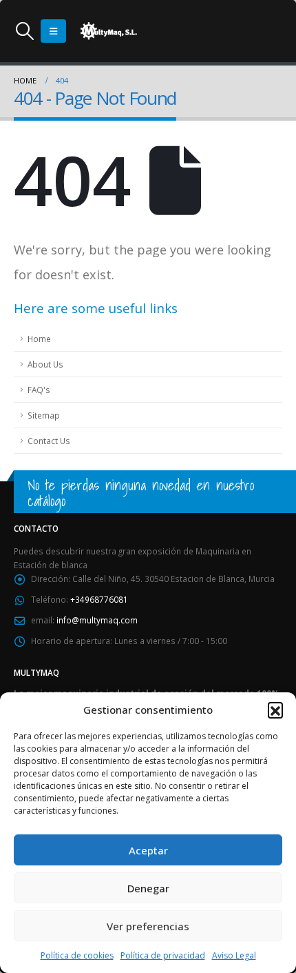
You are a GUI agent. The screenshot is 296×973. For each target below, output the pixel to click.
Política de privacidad (162, 955)
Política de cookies (77, 955)
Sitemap (44, 415)
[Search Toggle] (24, 31)
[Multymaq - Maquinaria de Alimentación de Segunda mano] (109, 31)
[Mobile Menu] (53, 31)
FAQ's (39, 389)
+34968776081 (99, 599)
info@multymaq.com (97, 619)
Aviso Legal (234, 955)
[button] (275, 709)
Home (39, 338)
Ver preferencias (148, 926)
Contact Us (49, 440)
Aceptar (148, 850)
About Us (45, 364)
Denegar (148, 888)
